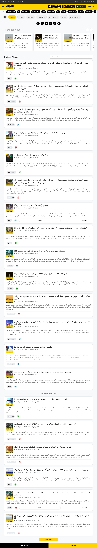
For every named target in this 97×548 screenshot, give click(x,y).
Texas (63, 12)
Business (30, 17)
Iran (43, 12)
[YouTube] (50, 23)
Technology (41, 17)
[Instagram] (38, 23)
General (12, 17)
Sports (64, 17)
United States (11, 12)
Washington (35, 12)
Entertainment (74, 17)
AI (18, 12)
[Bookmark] (89, 78)
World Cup (51, 12)
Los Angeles (25, 12)
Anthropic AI (72, 12)
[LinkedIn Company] (42, 23)
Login (92, 6)
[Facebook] (46, 23)
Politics (21, 17)
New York (88, 12)
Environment (53, 17)
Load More (48, 540)
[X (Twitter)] (54, 23)
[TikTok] (59, 23)
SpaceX (81, 12)
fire (58, 12)
